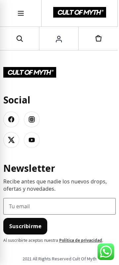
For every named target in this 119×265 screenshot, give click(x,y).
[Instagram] (32, 119)
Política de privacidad (80, 240)
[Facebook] (11, 119)
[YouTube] (32, 140)
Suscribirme (25, 226)
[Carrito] (98, 38)
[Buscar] (19, 38)
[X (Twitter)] (11, 140)
